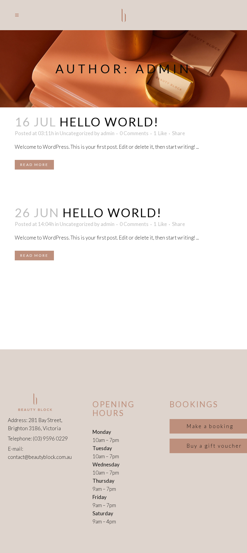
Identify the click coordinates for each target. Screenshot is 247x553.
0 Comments (134, 133)
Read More (34, 164)
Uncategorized (76, 133)
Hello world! (109, 122)
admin (107, 133)
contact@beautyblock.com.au (40, 457)
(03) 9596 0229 (50, 438)
